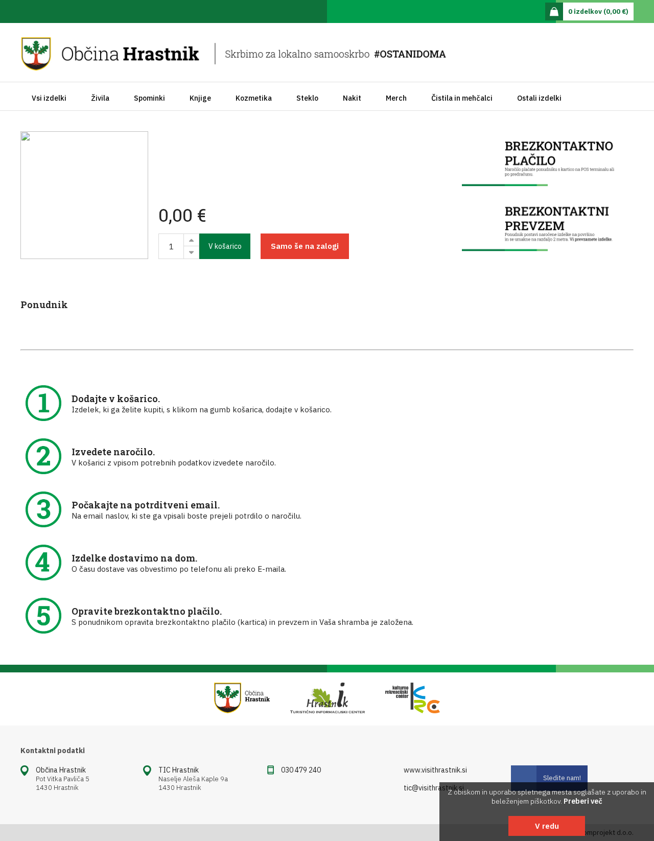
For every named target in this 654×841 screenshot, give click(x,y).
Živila (100, 98)
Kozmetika (254, 98)
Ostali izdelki (539, 98)
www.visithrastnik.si (435, 770)
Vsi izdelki (49, 98)
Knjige (200, 98)
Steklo (307, 98)
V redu (547, 826)
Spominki (149, 98)
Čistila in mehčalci (462, 98)
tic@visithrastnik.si (434, 787)
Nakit (352, 98)
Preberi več (583, 801)
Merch (396, 98)
